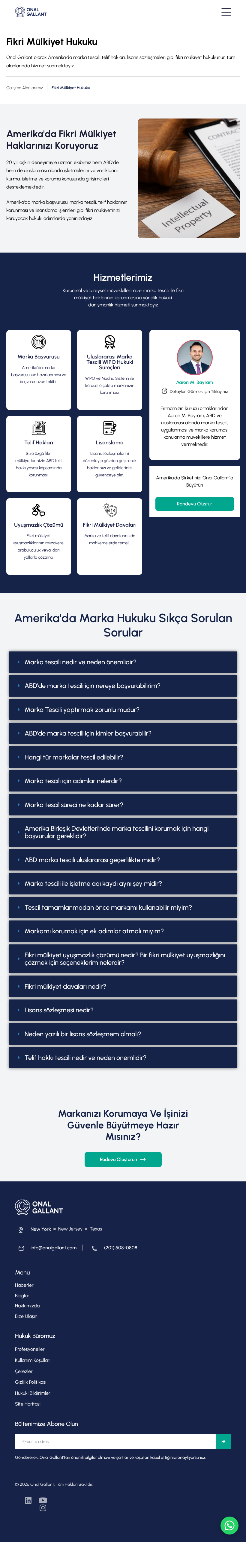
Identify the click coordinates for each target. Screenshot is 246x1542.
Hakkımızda (27, 1306)
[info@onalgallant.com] (45, 1249)
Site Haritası (27, 1404)
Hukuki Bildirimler (32, 1393)
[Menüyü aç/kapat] (226, 12)
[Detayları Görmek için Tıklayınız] (194, 392)
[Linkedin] (28, 1500)
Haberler (24, 1285)
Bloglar (22, 1295)
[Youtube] (42, 1500)
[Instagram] (42, 1507)
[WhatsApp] (229, 1526)
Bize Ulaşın (26, 1316)
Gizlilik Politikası (30, 1382)
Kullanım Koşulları (32, 1360)
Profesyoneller (30, 1349)
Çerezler (24, 1371)
